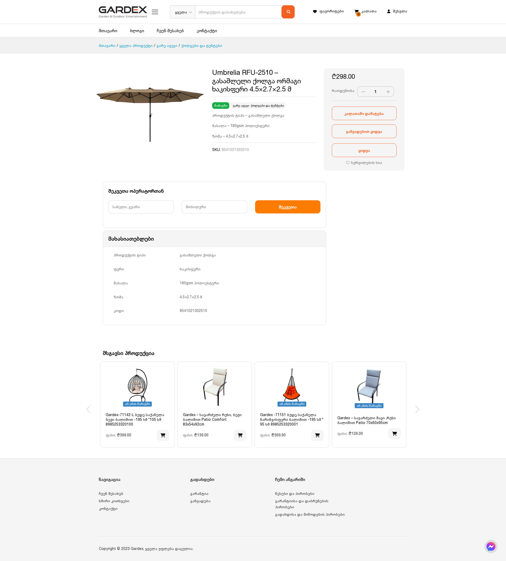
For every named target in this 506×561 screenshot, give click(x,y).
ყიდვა (364, 150)
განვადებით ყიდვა (364, 131)
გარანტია (199, 493)
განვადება (200, 501)
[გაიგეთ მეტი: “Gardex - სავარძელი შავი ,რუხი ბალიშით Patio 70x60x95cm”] (394, 433)
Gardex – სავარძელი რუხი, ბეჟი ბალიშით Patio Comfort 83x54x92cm (212, 419)
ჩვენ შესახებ (170, 30)
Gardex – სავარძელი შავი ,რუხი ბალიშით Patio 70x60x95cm (366, 420)
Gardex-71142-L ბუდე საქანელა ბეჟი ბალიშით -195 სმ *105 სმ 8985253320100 (135, 419)
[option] (137, 408)
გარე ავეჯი (241, 106)
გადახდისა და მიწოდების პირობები (310, 514)
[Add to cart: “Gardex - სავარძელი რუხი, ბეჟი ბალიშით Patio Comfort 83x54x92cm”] (240, 435)
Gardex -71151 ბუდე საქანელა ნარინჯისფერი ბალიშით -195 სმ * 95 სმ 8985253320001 (291, 419)
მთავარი (108, 30)
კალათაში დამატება (364, 113)
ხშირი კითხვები (114, 501)
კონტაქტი (207, 30)
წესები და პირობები (294, 493)
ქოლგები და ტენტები (267, 106)
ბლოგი (137, 30)
